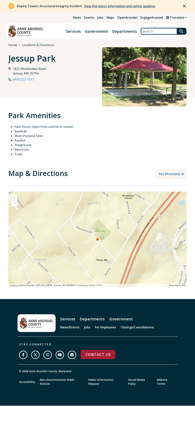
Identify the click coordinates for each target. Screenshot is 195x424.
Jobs (100, 17)
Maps (110, 17)
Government (96, 31)
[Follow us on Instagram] (47, 355)
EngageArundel (151, 17)
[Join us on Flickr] (72, 355)
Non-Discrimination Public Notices (57, 382)
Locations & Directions (38, 45)
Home (12, 45)
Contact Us (98, 354)
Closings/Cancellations (137, 327)
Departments (124, 31)
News (77, 17)
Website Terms (162, 382)
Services (73, 31)
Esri (184, 285)
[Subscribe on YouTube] (60, 355)
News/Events (70, 327)
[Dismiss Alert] (184, 6)
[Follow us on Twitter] (35, 355)
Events (89, 17)
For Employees (105, 327)
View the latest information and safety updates (119, 6)
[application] (97, 239)
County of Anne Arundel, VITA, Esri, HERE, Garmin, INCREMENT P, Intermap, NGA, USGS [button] (55, 285)
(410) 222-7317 (23, 79)
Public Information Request (100, 382)
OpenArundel (127, 17)
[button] (14, 197)
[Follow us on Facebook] (23, 355)
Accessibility (27, 382)
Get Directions (169, 174)
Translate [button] (176, 17)
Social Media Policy (136, 382)
